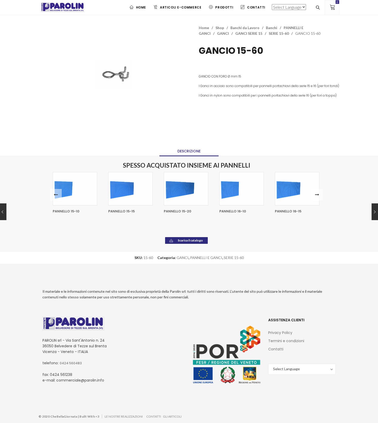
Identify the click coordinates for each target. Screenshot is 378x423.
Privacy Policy (280, 332)
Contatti (275, 349)
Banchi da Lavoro (244, 27)
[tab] (189, 151)
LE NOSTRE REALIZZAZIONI (124, 416)
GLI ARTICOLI (172, 416)
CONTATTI (153, 416)
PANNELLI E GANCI (206, 257)
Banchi (271, 27)
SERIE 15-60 (279, 33)
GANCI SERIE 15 (248, 33)
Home (204, 27)
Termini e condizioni (286, 340)
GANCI (223, 33)
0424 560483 (71, 363)
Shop (219, 27)
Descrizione (189, 151)
